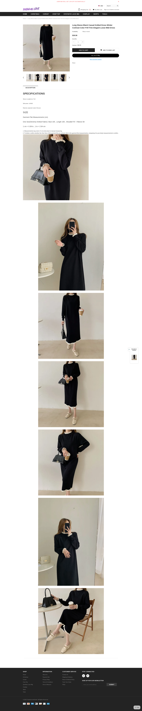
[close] (118, 1)
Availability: (75, 31)
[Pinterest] (87, 675)
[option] (46, 47)
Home (24, 18)
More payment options (95, 59)
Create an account (114, 9)
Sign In (106, 9)
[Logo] (31, 9)
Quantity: (74, 39)
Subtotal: (74, 45)
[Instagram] (83, 675)
